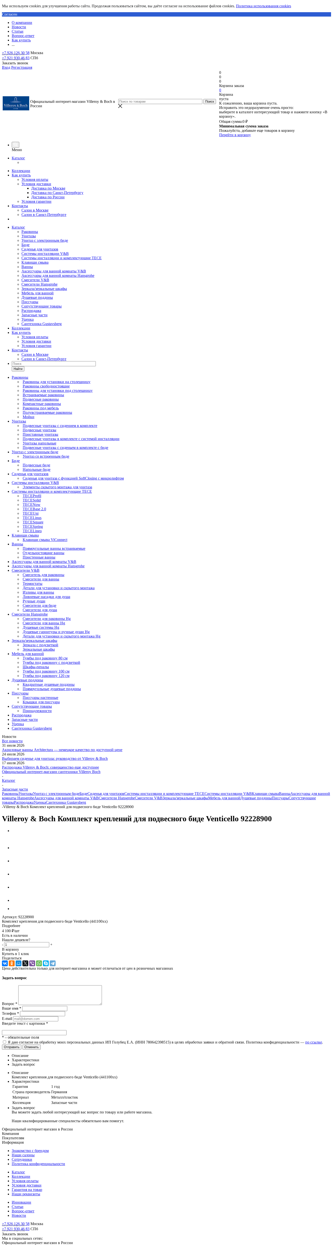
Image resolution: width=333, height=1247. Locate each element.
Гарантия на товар (27, 1190)
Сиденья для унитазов (39, 249)
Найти (18, 369)
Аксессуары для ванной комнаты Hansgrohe (57, 275)
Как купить (21, 175)
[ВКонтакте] (5, 963)
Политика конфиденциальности (38, 1164)
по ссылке (313, 1042)
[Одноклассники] (12, 963)
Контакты (20, 206)
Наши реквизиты (26, 1194)
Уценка (27, 319)
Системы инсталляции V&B (45, 253)
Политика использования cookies (263, 6)
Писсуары (29, 302)
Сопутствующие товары (41, 306)
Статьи (17, 1207)
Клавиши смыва (35, 262)
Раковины (29, 232)
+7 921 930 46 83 (15, 58)
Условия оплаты (34, 179)
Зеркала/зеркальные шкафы (44, 289)
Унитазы (28, 236)
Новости (19, 1215)
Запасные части (34, 315)
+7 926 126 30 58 (15, 53)
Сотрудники (22, 1159)
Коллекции (21, 171)
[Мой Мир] (18, 963)
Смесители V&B (35, 280)
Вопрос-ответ (23, 1211)
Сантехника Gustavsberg (41, 324)
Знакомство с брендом (30, 1151)
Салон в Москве (35, 210)
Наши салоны (23, 1155)
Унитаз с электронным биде (44, 240)
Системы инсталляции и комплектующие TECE (61, 258)
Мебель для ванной (37, 293)
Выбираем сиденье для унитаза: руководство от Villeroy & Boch (55, 758)
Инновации (21, 1202)
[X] (25, 963)
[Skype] (46, 963)
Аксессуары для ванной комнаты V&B (53, 271)
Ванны (27, 267)
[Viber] (32, 963)
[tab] (166, 926)
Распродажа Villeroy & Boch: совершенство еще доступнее (50, 767)
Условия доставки (36, 184)
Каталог (18, 158)
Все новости (12, 741)
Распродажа (31, 311)
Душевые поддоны (37, 297)
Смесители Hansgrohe (39, 284)
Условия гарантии (36, 201)
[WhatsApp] (39, 963)
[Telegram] (53, 963)
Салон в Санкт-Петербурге (43, 215)
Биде (25, 245)
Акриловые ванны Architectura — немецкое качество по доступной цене (62, 750)
